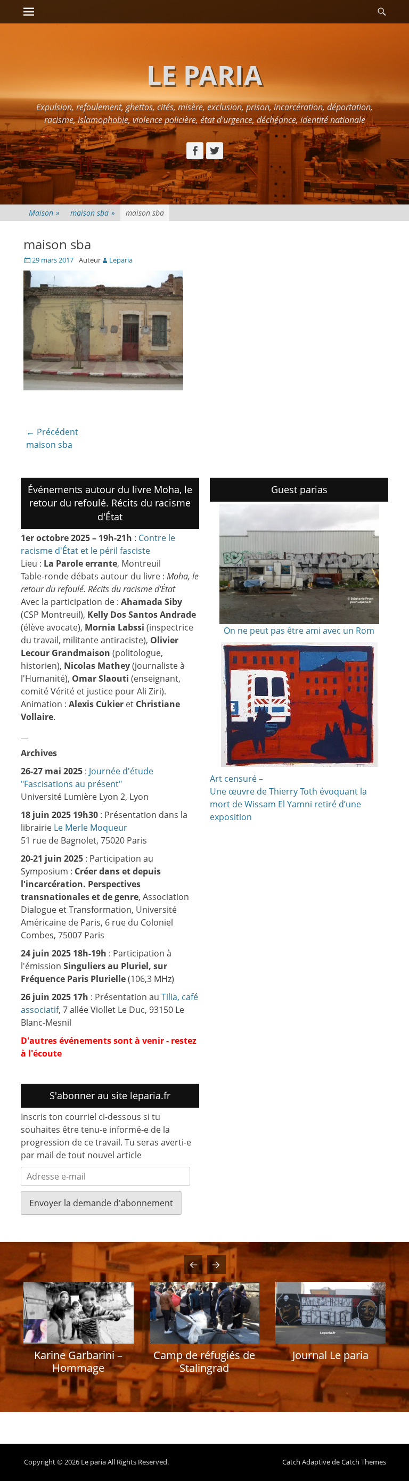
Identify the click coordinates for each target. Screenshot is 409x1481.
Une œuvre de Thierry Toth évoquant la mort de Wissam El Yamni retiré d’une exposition (288, 804)
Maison (44, 213)
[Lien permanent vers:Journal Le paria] (330, 1313)
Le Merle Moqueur (90, 827)
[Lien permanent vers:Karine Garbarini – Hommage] (78, 1313)
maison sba (92, 213)
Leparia (121, 260)
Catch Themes (363, 1462)
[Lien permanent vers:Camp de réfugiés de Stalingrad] (205, 1313)
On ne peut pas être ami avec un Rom (299, 630)
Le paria (204, 75)
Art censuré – (236, 778)
